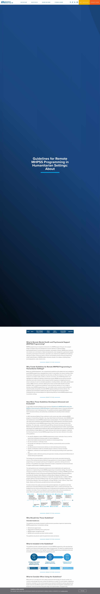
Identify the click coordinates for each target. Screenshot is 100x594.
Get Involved (84, 2)
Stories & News (59, 2)
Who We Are (24, 2)
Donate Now (95, 2)
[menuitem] (23, 2)
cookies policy (64, 591)
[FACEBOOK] (72, 2)
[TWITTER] (74, 2)
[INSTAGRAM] (77, 2)
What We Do (34, 2)
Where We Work (46, 2)
